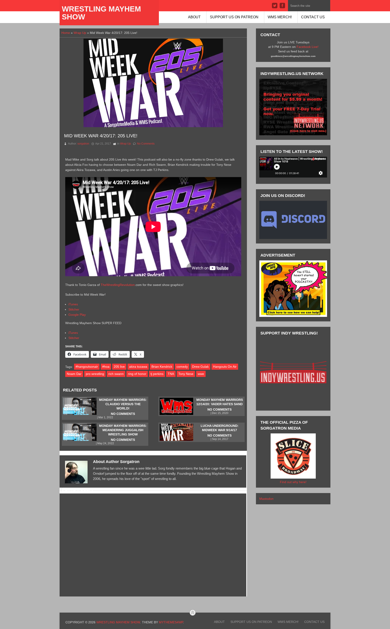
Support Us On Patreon (234, 17)
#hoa (105, 366)
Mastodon (266, 498)
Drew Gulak (200, 366)
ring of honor (137, 374)
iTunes (73, 304)
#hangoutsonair (87, 366)
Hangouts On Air (225, 366)
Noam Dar (74, 374)
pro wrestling (95, 374)
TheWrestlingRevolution (118, 285)
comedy (182, 366)
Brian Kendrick (161, 366)
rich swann (116, 374)
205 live (119, 366)
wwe (201, 374)
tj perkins (157, 374)
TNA (171, 374)
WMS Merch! (280, 17)
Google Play (77, 314)
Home (65, 33)
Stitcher (73, 309)
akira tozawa (138, 366)
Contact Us (313, 17)
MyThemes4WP (171, 622)
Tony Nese (185, 374)
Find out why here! (293, 482)
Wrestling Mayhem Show (101, 13)
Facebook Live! (307, 47)
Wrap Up (80, 33)
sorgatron (83, 143)
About (194, 17)
